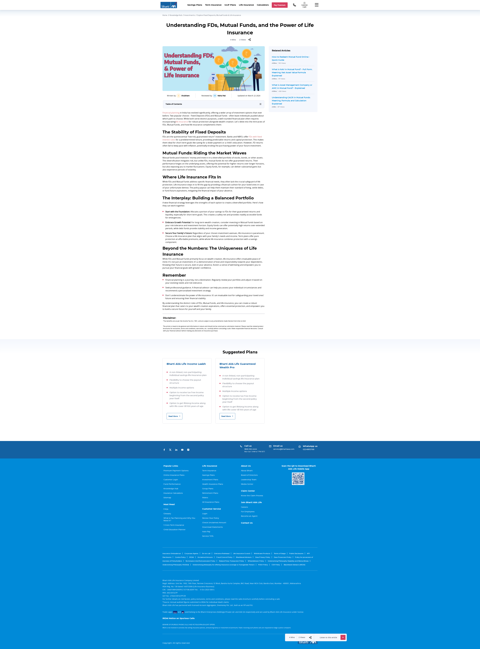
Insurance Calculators (173, 493)
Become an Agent (249, 516)
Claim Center (248, 491)
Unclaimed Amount (205, 557)
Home (164, 15)
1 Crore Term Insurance (174, 525)
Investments (189, 15)
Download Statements (212, 527)
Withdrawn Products (262, 553)
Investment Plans (210, 480)
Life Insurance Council (241, 553)
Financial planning (171, 112)
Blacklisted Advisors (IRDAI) (294, 565)
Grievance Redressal (222, 553)
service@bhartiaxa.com (283, 449)
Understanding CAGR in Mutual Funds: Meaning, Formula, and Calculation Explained (291, 100)
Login (204, 514)
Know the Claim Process (252, 496)
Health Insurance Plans (212, 484)
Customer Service (211, 509)
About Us (246, 466)
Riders (205, 498)
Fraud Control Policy (224, 557)
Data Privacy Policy (262, 557)
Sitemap (167, 498)
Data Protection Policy (282, 557)
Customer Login (171, 480)
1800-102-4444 (250, 449)
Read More (173, 416)
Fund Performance (172, 484)
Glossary (167, 514)
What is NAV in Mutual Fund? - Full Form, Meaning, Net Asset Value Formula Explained (292, 72)
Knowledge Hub (176, 15)
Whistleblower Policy (256, 561)
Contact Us (247, 523)
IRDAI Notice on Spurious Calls (178, 618)
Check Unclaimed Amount (214, 523)
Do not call (206, 553)
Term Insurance (213, 5)
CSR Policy (276, 565)
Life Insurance (246, 5)
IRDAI (191, 557)
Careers (244, 507)
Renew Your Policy (210, 518)
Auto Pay (206, 532)
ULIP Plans (230, 5)
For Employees (247, 512)
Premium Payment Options (176, 471)
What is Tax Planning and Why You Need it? (179, 519)
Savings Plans (194, 5)
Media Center (247, 484)
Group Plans (207, 489)
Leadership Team (248, 480)
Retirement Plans (210, 493)
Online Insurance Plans (174, 475)
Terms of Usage (280, 553)
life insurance (182, 121)
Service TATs (207, 536)
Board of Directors (249, 475)
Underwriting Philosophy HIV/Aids (175, 565)
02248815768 (308, 449)
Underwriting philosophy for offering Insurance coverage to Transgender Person (223, 565)
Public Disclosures (296, 553)
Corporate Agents (191, 553)
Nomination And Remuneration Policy (200, 561)
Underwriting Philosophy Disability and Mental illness (288, 561)
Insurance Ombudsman (171, 553)
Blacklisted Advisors (244, 557)
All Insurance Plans (210, 502)
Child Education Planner (175, 530)
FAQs (166, 509)
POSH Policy (263, 565)
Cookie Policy (180, 557)
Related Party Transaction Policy (231, 561)
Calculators (263, 5)
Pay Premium (280, 5)
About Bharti (247, 471)
